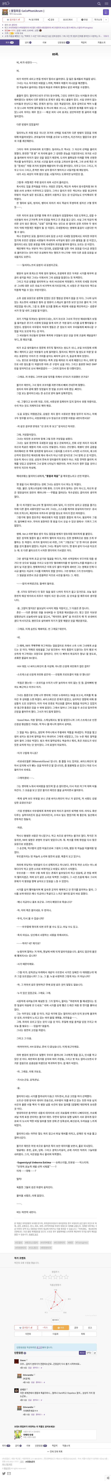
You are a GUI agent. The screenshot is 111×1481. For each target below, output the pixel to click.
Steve (23, 1360)
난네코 (23, 1389)
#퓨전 (38, 27)
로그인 (39, 1347)
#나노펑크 (66, 27)
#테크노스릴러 (76, 27)
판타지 (14, 25)
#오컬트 (32, 27)
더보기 (106, 36)
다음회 (55, 1334)
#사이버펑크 (14, 27)
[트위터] (4, 1473)
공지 (28, 42)
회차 (9, 42)
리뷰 (44, 42)
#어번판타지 (24, 27)
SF (10, 25)
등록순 (89, 1353)
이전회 (28, 1334)
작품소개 (101, 42)
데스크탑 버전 (7, 1464)
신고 (90, 1327)
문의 (22, 1461)
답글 (30, 1368)
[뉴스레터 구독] (9, 1473)
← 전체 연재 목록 (55, 1451)
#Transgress (87, 27)
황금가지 (7, 1468)
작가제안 (106, 12)
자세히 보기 (33, 1234)
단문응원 (63, 42)
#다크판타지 (56, 27)
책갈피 (84, 42)
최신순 (82, 1353)
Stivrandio (28, 1375)
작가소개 (98, 19)
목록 (83, 1334)
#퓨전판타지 (46, 27)
